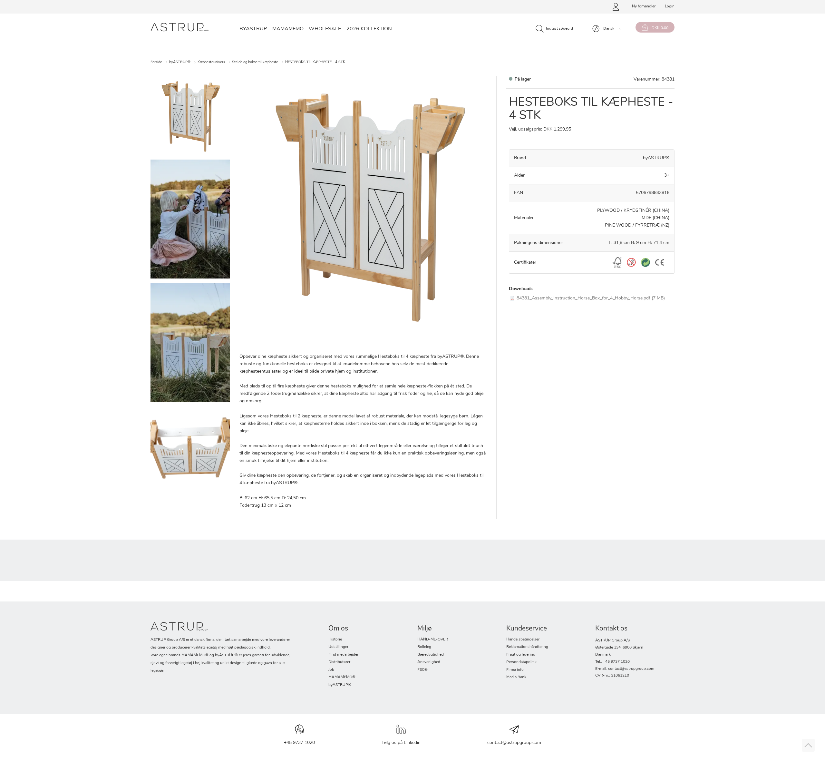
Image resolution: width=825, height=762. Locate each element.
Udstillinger (338, 647)
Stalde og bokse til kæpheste (255, 62)
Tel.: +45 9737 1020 (612, 662)
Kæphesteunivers (211, 62)
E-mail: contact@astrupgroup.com (624, 669)
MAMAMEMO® (341, 677)
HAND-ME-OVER (432, 639)
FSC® (422, 670)
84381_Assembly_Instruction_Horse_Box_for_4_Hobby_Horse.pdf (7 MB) (591, 298)
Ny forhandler (643, 6)
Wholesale (325, 29)
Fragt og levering (520, 655)
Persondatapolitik (521, 662)
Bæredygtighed (430, 655)
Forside (156, 62)
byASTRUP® (179, 62)
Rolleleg (424, 647)
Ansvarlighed (428, 662)
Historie (335, 639)
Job (331, 670)
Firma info (515, 670)
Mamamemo (288, 29)
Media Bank (516, 677)
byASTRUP (253, 29)
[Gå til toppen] (808, 745)
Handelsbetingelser (522, 639)
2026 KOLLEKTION (369, 29)
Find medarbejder (343, 655)
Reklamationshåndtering (527, 647)
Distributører (339, 662)
